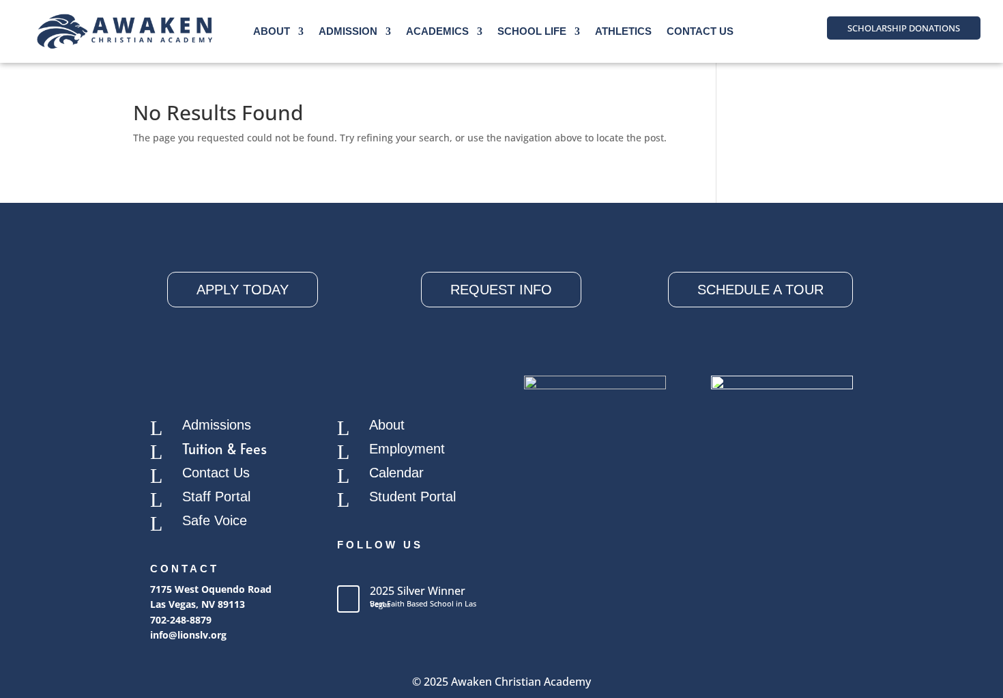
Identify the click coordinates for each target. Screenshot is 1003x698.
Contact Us (700, 31)
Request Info (501, 289)
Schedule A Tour (760, 289)
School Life (531, 31)
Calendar (396, 472)
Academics (437, 31)
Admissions (216, 424)
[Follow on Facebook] (348, 569)
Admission (348, 31)
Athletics (623, 31)
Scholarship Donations (903, 28)
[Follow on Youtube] (402, 569)
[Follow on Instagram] (375, 569)
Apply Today (243, 289)
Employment (407, 448)
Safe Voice (214, 520)
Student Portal (412, 496)
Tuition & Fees (224, 448)
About (271, 31)
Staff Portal (216, 496)
